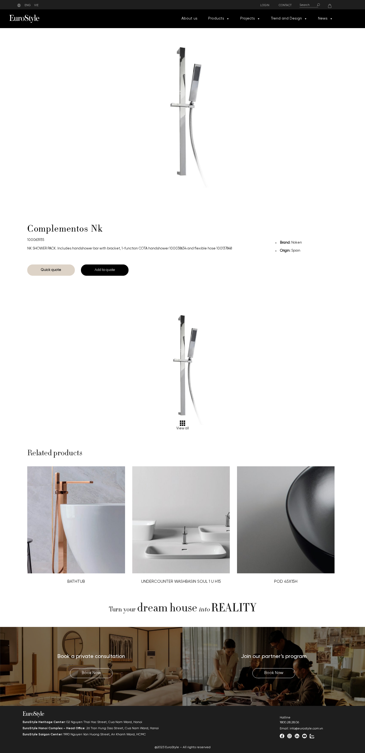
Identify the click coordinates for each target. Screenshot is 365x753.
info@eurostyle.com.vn (306, 728)
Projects (247, 19)
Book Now (91, 673)
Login (264, 5)
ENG (28, 5)
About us (189, 19)
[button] (228, 18)
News (323, 19)
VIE (36, 5)
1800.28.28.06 (289, 722)
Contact (285, 5)
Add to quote (105, 270)
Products (216, 19)
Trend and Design (286, 19)
